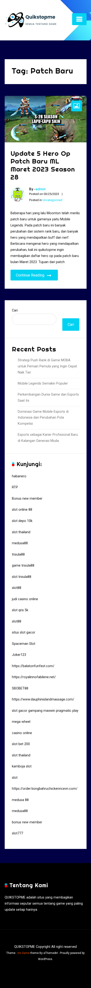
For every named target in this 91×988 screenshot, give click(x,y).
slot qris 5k (20, 610)
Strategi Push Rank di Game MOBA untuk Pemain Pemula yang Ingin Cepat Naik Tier (47, 366)
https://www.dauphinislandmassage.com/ (43, 699)
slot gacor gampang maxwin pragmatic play (45, 711)
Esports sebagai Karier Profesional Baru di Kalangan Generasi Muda (48, 438)
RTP (15, 487)
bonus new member (27, 822)
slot (15, 778)
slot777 (17, 833)
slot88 (16, 588)
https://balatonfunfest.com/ (33, 666)
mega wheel (21, 722)
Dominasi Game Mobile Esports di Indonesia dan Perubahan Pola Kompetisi (43, 418)
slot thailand (21, 532)
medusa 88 (20, 800)
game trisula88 (23, 566)
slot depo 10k (22, 521)
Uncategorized (52, 200)
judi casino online (25, 599)
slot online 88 (22, 510)
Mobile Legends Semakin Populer (43, 383)
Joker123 (19, 655)
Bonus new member (27, 499)
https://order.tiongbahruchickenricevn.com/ (44, 789)
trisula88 (18, 554)
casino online (22, 733)
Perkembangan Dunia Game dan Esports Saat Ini (48, 398)
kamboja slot (22, 766)
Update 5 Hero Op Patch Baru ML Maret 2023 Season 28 (42, 165)
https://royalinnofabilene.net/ (34, 677)
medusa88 (20, 543)
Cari (15, 310)
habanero (19, 476)
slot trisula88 (21, 577)
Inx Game (24, 953)
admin (40, 189)
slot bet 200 (21, 744)
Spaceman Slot (23, 644)
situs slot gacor (23, 632)
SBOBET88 (20, 688)
